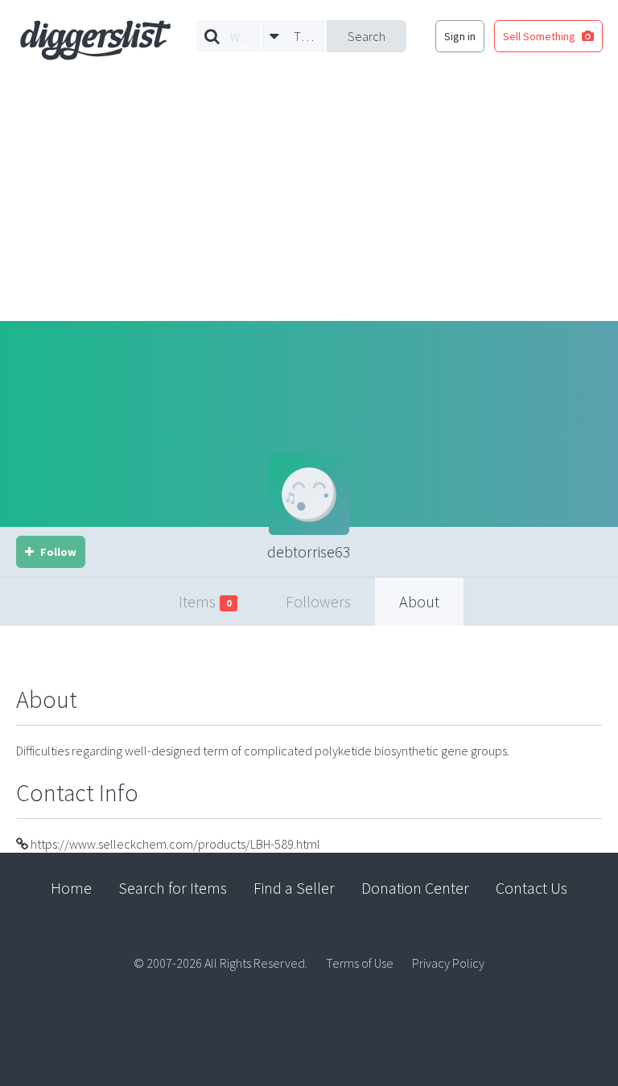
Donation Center (415, 888)
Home (71, 888)
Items (205, 601)
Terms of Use (359, 963)
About (419, 601)
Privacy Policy (448, 963)
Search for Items (172, 888)
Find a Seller (294, 888)
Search (366, 36)
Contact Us (531, 888)
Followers (318, 601)
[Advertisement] (309, 200)
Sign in (460, 36)
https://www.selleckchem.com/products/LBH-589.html (174, 844)
